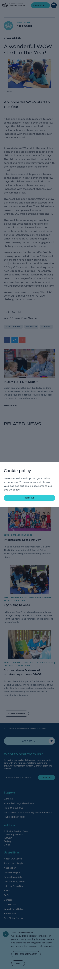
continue (29, 498)
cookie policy (11, 489)
